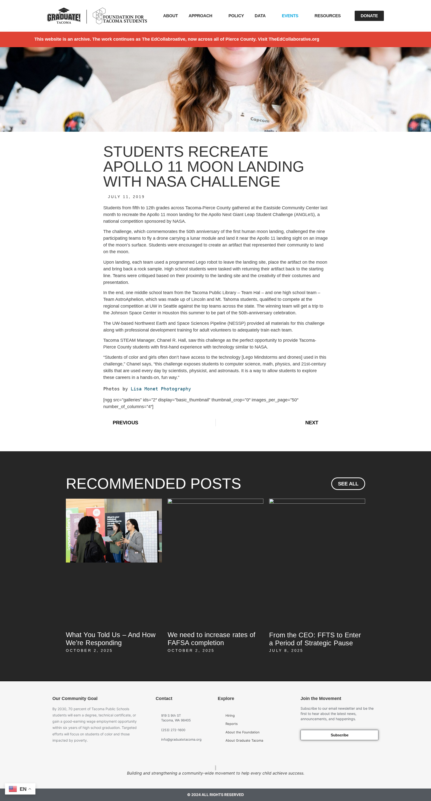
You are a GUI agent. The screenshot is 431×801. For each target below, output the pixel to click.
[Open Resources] (344, 16)
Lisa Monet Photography (161, 388)
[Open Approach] (216, 16)
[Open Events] (302, 16)
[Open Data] (269, 16)
